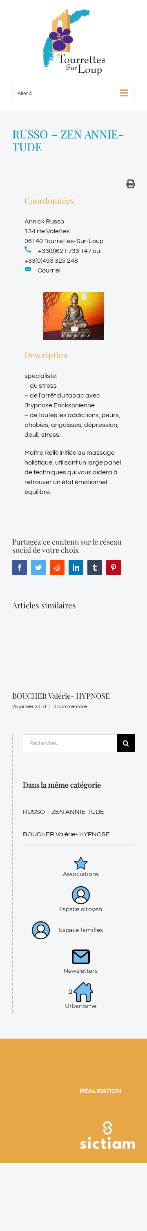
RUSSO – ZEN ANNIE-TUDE (63, 812)
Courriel (49, 270)
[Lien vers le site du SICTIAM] (107, 1112)
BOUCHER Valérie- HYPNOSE (61, 696)
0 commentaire (70, 706)
